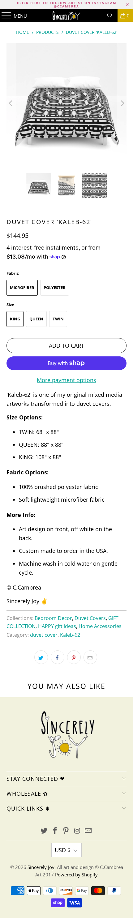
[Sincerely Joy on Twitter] (44, 831)
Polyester (55, 287)
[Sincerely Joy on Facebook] (55, 831)
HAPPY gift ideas (57, 626)
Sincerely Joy (41, 867)
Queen (36, 319)
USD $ (63, 850)
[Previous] (11, 103)
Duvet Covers (90, 618)
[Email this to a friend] (90, 657)
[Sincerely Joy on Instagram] (77, 831)
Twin (58, 319)
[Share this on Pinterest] (74, 657)
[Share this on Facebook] (57, 657)
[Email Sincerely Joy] (88, 831)
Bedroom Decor (53, 618)
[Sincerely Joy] (66, 15)
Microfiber (22, 287)
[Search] (110, 15)
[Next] (122, 103)
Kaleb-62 (70, 634)
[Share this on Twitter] (41, 657)
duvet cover (44, 634)
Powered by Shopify (76, 874)
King (15, 319)
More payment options (66, 380)
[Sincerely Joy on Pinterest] (66, 831)
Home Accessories (100, 626)
